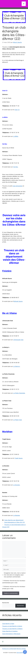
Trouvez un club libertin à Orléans (12, 628)
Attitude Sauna (18, 301)
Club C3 (17, 109)
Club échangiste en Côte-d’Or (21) (14, 522)
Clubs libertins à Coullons (10, 631)
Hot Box (15, 167)
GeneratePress (21, 652)
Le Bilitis (15, 136)
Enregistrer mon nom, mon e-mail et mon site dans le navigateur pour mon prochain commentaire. (14, 575)
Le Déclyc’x (16, 366)
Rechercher (5, 602)
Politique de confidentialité (9, 648)
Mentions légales (21, 648)
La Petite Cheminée (19, 393)
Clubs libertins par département (13, 520)
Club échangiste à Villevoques (11, 634)
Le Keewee (16, 515)
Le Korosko (16, 485)
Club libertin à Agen (8, 623)
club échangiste (17, 186)
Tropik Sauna (18, 458)
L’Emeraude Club (18, 339)
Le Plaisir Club (17, 420)
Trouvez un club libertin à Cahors (12, 626)
